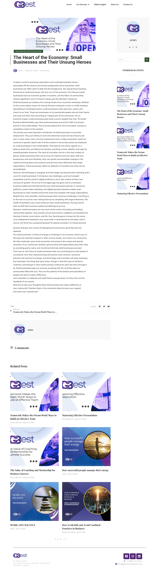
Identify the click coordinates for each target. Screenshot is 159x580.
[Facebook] (129, 47)
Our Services (81, 4)
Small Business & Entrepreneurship (28, 51)
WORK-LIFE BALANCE (22, 524)
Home (69, 4)
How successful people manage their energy (85, 470)
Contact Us (127, 4)
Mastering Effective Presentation (79, 415)
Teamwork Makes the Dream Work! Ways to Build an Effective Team (132, 155)
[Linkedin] (136, 47)
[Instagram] (133, 47)
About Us (114, 4)
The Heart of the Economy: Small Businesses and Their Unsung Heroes (132, 114)
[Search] (147, 59)
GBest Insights (100, 4)
